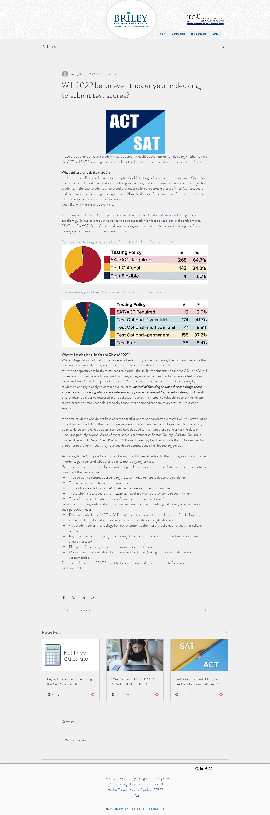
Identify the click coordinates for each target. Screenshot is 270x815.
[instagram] (210, 769)
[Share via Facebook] (64, 597)
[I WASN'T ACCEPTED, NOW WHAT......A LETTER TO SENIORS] (135, 655)
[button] (223, 46)
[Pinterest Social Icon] (197, 769)
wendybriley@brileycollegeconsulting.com (138, 778)
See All (224, 632)
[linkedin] (201, 769)
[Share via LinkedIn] (83, 597)
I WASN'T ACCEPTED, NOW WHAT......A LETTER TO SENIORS (133, 681)
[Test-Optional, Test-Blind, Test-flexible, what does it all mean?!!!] (199, 655)
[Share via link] (93, 597)
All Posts (49, 46)
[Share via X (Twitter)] (73, 597)
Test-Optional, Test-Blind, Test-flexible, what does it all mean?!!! (198, 681)
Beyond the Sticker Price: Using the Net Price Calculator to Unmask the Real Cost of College (70, 681)
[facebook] (206, 769)
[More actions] (205, 73)
